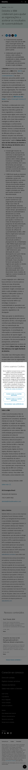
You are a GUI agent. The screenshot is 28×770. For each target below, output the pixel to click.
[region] (14, 385)
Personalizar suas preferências (14, 404)
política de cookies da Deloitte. (14, 389)
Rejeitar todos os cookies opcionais (14, 399)
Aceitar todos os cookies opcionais (14, 394)
